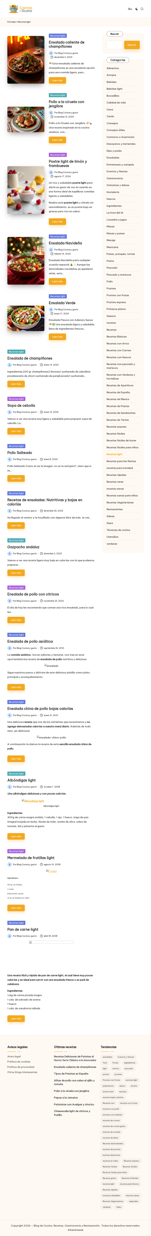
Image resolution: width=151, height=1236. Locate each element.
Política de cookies (18, 1061)
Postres (111, 288)
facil (105, 1063)
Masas (111, 226)
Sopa (110, 523)
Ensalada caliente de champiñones (66, 44)
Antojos (111, 75)
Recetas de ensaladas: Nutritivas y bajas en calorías (44, 502)
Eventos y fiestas (117, 171)
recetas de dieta (110, 1138)
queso (122, 1086)
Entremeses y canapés (120, 164)
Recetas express (117, 426)
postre (106, 1074)
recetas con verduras (112, 1114)
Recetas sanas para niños (122, 495)
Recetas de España (118, 392)
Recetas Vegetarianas (120, 502)
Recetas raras (115, 481)
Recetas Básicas (117, 336)
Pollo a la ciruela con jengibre (66, 103)
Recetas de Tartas (118, 420)
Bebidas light (114, 88)
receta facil (108, 1091)
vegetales (133, 1201)
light (105, 1068)
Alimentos (113, 68)
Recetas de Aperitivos (120, 385)
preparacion (108, 1086)
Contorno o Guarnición (120, 137)
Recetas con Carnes (119, 350)
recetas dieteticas (111, 1155)
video (118, 1207)
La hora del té (115, 212)
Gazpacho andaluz (23, 547)
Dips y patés (114, 150)
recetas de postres (111, 1149)
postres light (131, 1080)
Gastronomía (115, 178)
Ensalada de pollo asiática (30, 641)
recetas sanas (115, 488)
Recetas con (108, 1103)
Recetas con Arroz (118, 343)
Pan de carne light (22, 929)
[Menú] (130, 9)
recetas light (108, 1184)
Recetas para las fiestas (121, 461)
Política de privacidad (20, 1067)
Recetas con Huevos (119, 357)
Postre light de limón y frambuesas (68, 163)
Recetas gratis (109, 1178)
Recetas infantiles (130, 1178)
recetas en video (110, 1161)
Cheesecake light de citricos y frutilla (72, 1113)
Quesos (111, 316)
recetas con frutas (128, 1103)
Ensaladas (113, 157)
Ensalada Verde (62, 303)
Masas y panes (116, 233)
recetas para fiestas (129, 1184)
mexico (115, 1068)
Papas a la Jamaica (66, 1097)
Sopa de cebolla (21, 405)
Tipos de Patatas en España (71, 1073)
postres (118, 1074)
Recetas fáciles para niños (122, 447)
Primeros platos (116, 309)
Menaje (111, 240)
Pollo (110, 281)
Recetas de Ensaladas (113, 1143)
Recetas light (57, 35)
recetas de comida (111, 1132)
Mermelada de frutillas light (30, 857)
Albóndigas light (21, 780)
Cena (110, 109)
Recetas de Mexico (118, 399)
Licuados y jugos (117, 219)
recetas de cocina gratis (114, 1126)
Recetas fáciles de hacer (121, 440)
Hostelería (113, 192)
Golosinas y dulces (118, 185)
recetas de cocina (111, 1120)
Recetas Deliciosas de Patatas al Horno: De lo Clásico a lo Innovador (75, 1058)
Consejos (112, 123)
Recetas (111, 329)
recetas (111, 322)
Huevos (111, 199)
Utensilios (112, 536)
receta (134, 1086)
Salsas (111, 516)
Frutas (115, 1063)
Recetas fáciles (116, 433)
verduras (112, 543)
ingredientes (129, 1063)
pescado (129, 1068)
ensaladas (107, 1057)
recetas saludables (111, 1195)
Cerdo (110, 116)
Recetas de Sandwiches (121, 413)
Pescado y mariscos (119, 274)
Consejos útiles (116, 130)
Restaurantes (115, 509)
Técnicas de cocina (118, 530)
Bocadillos (113, 95)
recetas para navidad (120, 468)
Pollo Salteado (19, 452)
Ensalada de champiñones (29, 358)
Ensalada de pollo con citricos (33, 594)
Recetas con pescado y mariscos (121, 366)
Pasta (110, 261)
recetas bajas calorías (113, 1097)
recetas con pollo (111, 1109)
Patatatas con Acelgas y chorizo (74, 1104)
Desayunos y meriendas (121, 143)
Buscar (114, 34)
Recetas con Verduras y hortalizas (121, 376)
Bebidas (111, 82)
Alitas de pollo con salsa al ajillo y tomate (74, 1082)
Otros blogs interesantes (22, 1072)
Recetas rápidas (116, 475)
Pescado (112, 267)
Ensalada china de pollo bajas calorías (40, 708)
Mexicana (112, 247)
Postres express (116, 302)
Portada (11, 22)
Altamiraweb (75, 1230)
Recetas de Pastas (118, 406)
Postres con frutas (118, 295)
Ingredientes (114, 206)
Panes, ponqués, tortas (121, 254)
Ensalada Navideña (65, 243)
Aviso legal (14, 1056)
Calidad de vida (116, 102)
